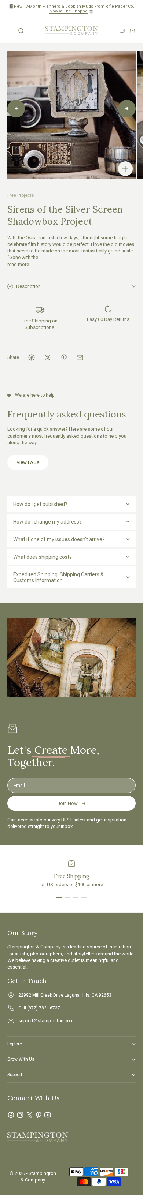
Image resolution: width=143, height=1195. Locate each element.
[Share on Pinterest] (63, 357)
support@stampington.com (46, 1020)
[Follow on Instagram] (20, 1115)
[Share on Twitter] (47, 357)
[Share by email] (80, 357)
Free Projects (20, 195)
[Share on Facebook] (31, 357)
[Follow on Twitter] (29, 1115)
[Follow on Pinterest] (38, 1115)
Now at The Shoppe (69, 11)
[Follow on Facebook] (11, 1115)
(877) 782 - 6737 (43, 1008)
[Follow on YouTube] (47, 1115)
